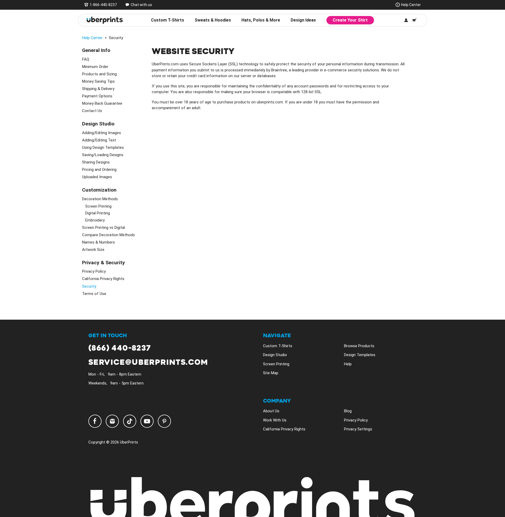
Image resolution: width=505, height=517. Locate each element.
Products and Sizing (99, 74)
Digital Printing (97, 213)
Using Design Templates (103, 147)
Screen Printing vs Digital (103, 227)
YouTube (147, 421)
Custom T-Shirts (167, 20)
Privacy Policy (94, 271)
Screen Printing (98, 206)
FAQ (85, 59)
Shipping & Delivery (98, 88)
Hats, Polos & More (260, 20)
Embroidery (95, 220)
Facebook (95, 421)
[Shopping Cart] (414, 20)
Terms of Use (94, 293)
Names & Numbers (98, 242)
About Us (271, 411)
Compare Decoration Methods (108, 235)
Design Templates (359, 354)
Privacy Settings (358, 429)
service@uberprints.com (148, 362)
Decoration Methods (100, 199)
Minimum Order (95, 66)
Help (348, 364)
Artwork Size (93, 249)
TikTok (129, 421)
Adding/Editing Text (99, 140)
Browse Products (359, 346)
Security (89, 286)
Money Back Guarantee (102, 103)
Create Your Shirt (350, 20)
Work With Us (274, 420)
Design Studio (275, 354)
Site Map (270, 373)
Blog (348, 411)
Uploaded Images (97, 177)
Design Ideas (303, 20)
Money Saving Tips (98, 81)
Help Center (411, 5)
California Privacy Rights (103, 278)
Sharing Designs (96, 162)
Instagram (112, 421)
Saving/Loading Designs (102, 154)
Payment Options (97, 96)
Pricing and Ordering (99, 169)
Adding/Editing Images (101, 132)
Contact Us (92, 110)
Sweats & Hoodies (213, 20)
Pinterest (164, 421)
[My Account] (406, 20)
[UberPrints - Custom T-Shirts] (104, 20)
